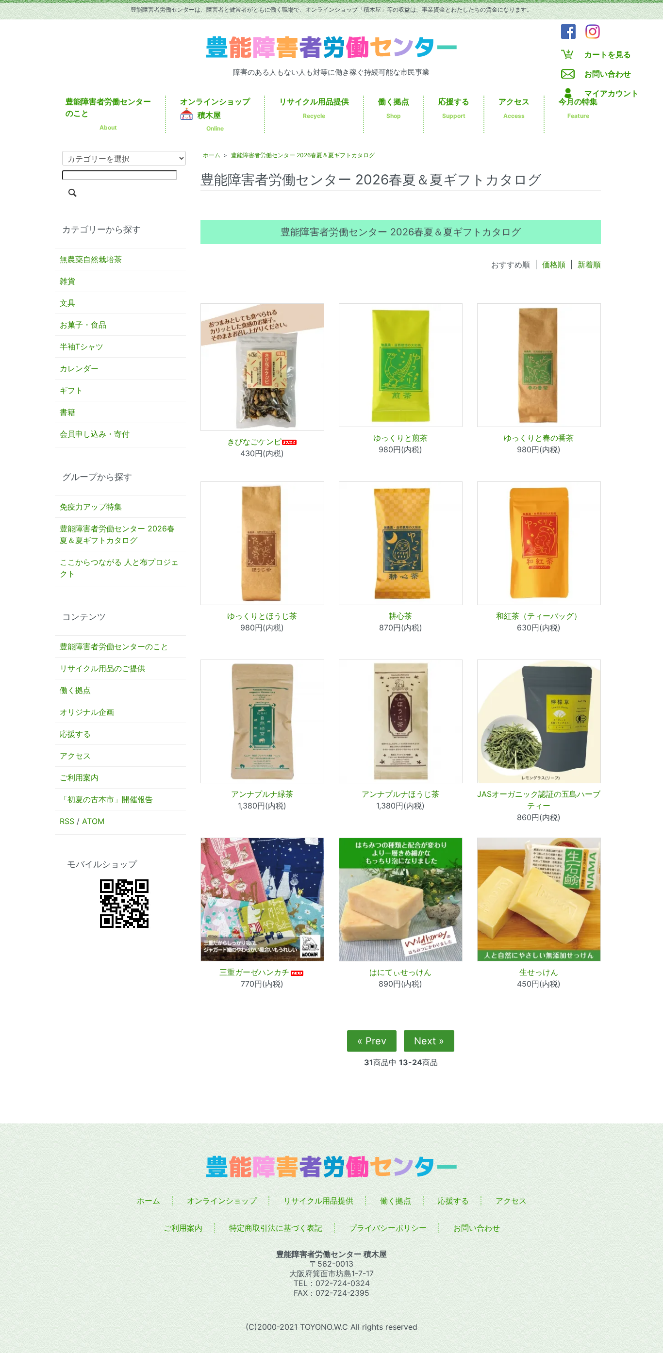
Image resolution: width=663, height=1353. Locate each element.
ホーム (211, 155)
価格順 (553, 264)
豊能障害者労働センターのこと (108, 114)
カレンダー (79, 368)
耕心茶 (400, 616)
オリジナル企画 (87, 712)
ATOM (93, 821)
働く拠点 (393, 108)
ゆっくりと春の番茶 (539, 438)
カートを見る (607, 54)
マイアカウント (611, 93)
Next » (429, 1041)
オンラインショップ (215, 114)
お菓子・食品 (83, 325)
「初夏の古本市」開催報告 (106, 799)
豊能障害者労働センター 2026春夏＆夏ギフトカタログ (117, 534)
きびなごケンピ (254, 441)
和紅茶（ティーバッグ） (538, 616)
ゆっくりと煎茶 (400, 438)
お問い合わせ (607, 74)
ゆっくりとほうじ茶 (262, 616)
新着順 (589, 264)
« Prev (371, 1041)
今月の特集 (578, 108)
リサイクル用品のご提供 (102, 668)
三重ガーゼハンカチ (254, 972)
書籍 (67, 412)
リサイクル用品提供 (314, 108)
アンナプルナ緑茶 (262, 794)
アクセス (514, 108)
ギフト (71, 390)
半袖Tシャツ (81, 346)
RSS (67, 821)
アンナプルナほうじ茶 (400, 794)
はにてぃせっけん (400, 972)
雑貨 (67, 281)
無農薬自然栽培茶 (91, 259)
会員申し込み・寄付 (95, 434)
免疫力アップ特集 (91, 507)
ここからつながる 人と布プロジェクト (119, 567)
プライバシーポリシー (388, 1228)
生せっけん (538, 972)
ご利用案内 (79, 777)
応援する (453, 108)
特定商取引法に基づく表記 (275, 1228)
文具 (67, 303)
